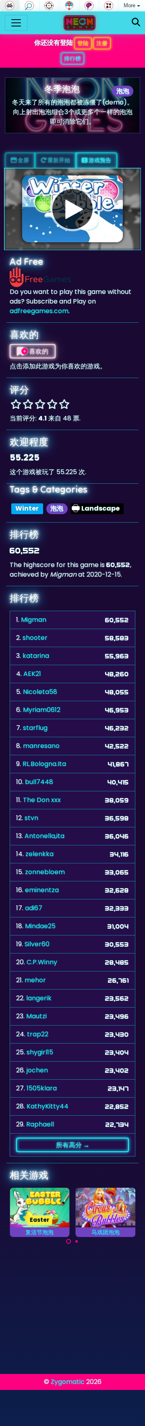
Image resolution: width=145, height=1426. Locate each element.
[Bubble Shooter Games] (69, 5)
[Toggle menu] (16, 23)
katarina (36, 655)
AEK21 (32, 673)
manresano (41, 745)
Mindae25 (40, 926)
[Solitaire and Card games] (109, 5)
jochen (37, 1070)
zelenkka (39, 854)
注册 (102, 43)
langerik (39, 998)
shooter (35, 637)
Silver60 (37, 944)
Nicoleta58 (40, 691)
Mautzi (36, 1016)
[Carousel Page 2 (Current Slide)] (76, 1241)
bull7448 (39, 781)
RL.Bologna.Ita (44, 763)
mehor (35, 980)
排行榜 (72, 58)
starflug (35, 727)
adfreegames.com (39, 311)
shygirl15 (40, 1052)
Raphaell (40, 1124)
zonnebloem (45, 872)
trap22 (37, 1034)
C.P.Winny (42, 962)
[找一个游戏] (136, 22)
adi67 (33, 908)
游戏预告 (99, 160)
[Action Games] (49, 5)
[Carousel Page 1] (68, 1241)
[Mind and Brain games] (89, 5)
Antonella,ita (44, 836)
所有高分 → (72, 1145)
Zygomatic (68, 1381)
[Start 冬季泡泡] (72, 209)
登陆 (83, 43)
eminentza (42, 890)
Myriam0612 (41, 709)
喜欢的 (38, 351)
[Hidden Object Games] (29, 5)
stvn (31, 818)
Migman (33, 619)
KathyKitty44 (47, 1106)
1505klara (42, 1088)
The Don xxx (42, 800)
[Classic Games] (10, 5)
